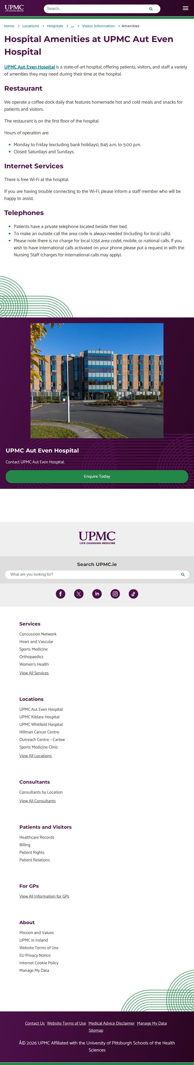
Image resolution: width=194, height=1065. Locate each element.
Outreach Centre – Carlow (42, 740)
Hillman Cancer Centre (39, 732)
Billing (24, 845)
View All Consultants (37, 801)
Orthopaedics (31, 657)
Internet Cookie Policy (38, 963)
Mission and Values (36, 933)
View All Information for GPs (44, 896)
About (27, 922)
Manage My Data (34, 971)
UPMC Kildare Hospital (39, 717)
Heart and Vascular (36, 642)
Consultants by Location (41, 792)
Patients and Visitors (45, 827)
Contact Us (35, 1023)
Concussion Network (38, 634)
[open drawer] (185, 8)
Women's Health (34, 664)
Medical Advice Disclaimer (111, 1023)
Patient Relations (34, 860)
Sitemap (96, 1030)
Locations (31, 699)
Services (29, 624)
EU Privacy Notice (35, 955)
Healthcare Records (36, 837)
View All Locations (35, 756)
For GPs (29, 886)
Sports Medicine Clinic (38, 747)
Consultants (34, 782)
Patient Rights (31, 852)
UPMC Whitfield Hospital (41, 725)
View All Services (34, 673)
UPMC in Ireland (33, 940)
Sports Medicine (33, 649)
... (72, 26)
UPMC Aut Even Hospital (29, 67)
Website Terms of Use (38, 948)
